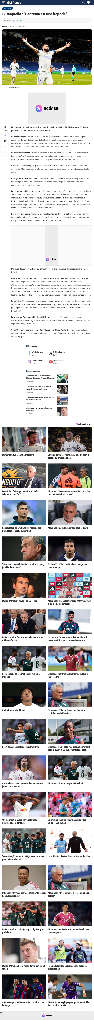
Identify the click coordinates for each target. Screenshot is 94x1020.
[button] (4, 2)
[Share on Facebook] (13, 20)
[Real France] (15, 2)
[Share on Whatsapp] (5, 146)
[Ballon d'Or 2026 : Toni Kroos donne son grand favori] (62, 411)
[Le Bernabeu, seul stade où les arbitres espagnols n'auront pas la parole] (62, 389)
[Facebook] (36, 353)
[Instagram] (36, 362)
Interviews (7, 8)
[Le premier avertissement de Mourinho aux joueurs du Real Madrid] (62, 400)
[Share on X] (17, 20)
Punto (4, 26)
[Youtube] (57, 362)
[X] (57, 353)
